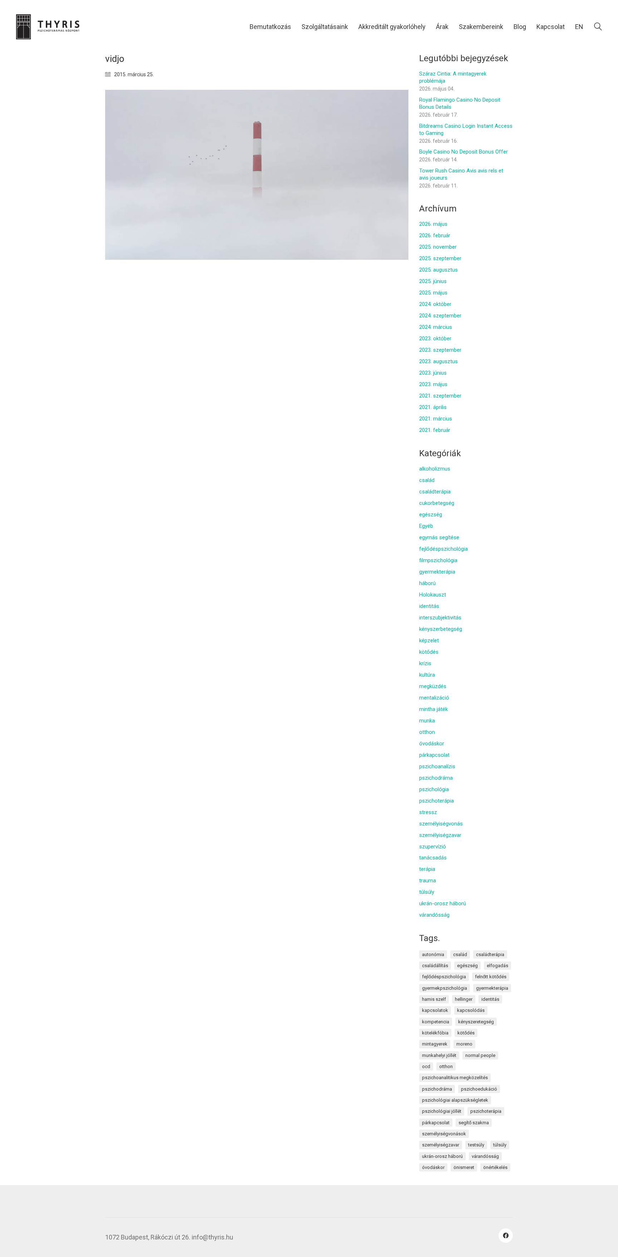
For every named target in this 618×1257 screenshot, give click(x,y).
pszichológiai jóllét (441, 1111)
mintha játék (433, 709)
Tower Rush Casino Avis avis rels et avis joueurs (461, 174)
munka (427, 720)
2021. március (435, 418)
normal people (480, 1055)
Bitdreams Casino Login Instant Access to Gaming (465, 129)
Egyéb (426, 526)
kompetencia (435, 1021)
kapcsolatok (435, 1010)
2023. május (433, 384)
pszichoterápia (436, 801)
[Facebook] (506, 1235)
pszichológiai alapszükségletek (455, 1100)
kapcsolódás (471, 1010)
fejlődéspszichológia (443, 549)
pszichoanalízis (437, 766)
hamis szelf (434, 999)
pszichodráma (436, 778)
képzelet (429, 640)
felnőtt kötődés (490, 976)
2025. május (433, 292)
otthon (427, 732)
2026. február (434, 235)
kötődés (428, 652)
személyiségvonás (441, 823)
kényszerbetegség (440, 629)
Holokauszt (432, 594)
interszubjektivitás (440, 617)
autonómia (433, 954)
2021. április (433, 407)
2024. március (435, 327)
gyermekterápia (437, 572)
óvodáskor (431, 743)
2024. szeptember (440, 315)
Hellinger (463, 999)
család (427, 480)
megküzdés (432, 686)
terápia (427, 869)
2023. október (435, 338)
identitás (429, 606)
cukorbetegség (436, 503)
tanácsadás (433, 857)
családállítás (435, 965)
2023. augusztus (438, 361)
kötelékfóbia (435, 1033)
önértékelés (495, 1167)
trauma (427, 880)
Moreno (464, 1044)
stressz (428, 812)
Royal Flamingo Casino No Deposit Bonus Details (459, 103)
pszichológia (434, 789)
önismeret (463, 1167)
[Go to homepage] (52, 26)
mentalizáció (434, 698)
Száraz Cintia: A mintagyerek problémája (452, 77)
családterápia (435, 491)
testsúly (476, 1145)
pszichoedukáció (479, 1089)
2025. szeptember (440, 258)
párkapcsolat (434, 755)
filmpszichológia (438, 560)
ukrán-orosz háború (442, 903)
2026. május (433, 224)
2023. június (433, 373)
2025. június (433, 281)
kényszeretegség (476, 1021)
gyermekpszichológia (444, 988)
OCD (426, 1066)
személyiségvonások (444, 1133)
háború (427, 583)
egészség (430, 514)
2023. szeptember (440, 350)
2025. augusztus (438, 270)
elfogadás (497, 965)
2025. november (438, 247)
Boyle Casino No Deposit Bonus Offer (463, 151)
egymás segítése (439, 537)
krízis (425, 663)
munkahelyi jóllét (439, 1055)
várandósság (434, 915)
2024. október (435, 304)
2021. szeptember (440, 396)
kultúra (427, 675)
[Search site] (598, 28)
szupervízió (432, 846)
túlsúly (426, 892)
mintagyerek (434, 1044)
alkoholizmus (434, 469)
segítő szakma (473, 1122)
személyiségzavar (440, 835)
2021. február (434, 430)
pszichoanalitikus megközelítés (455, 1077)
